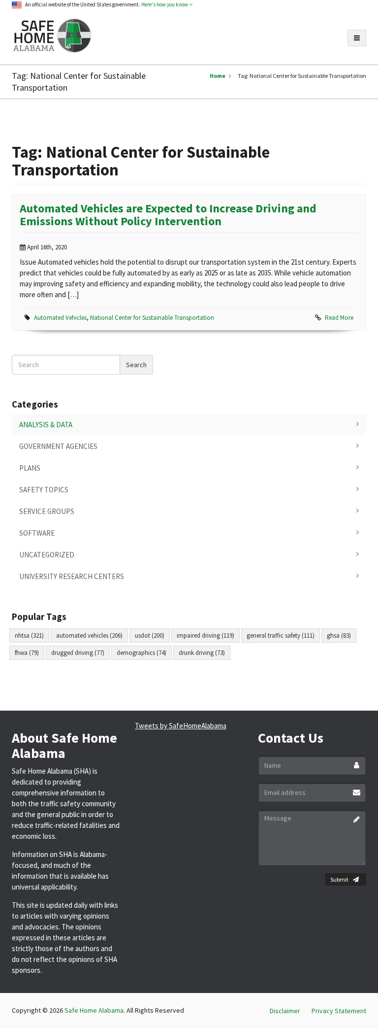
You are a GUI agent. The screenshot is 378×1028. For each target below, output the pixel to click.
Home (217, 75)
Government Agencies (58, 446)
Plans (29, 468)
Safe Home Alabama (94, 1010)
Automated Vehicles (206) (89, 635)
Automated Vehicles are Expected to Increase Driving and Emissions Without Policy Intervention (168, 215)
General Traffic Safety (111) (281, 635)
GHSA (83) (339, 635)
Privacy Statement (339, 1010)
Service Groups (46, 511)
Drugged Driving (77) (77, 653)
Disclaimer (285, 1010)
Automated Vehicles (60, 317)
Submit (339, 879)
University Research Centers (71, 576)
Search (136, 364)
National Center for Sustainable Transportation (152, 317)
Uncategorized (46, 554)
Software (37, 533)
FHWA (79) (27, 653)
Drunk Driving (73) (202, 653)
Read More (339, 317)
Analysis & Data (45, 424)
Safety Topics (43, 489)
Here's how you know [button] (165, 4)
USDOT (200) (149, 635)
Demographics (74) (141, 653)
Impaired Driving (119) (205, 635)
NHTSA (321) (29, 635)
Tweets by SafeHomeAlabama (180, 725)
